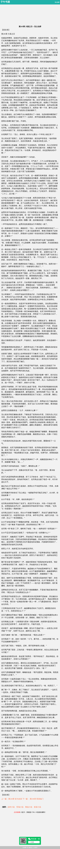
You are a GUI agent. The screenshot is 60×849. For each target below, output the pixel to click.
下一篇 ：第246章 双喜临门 (32, 799)
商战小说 (28, 807)
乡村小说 (11, 807)
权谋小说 (37, 807)
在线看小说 (25, 847)
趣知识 (30, 847)
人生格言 (35, 847)
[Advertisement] (30, 14)
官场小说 (19, 807)
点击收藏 (17, 812)
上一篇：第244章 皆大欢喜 (11, 799)
